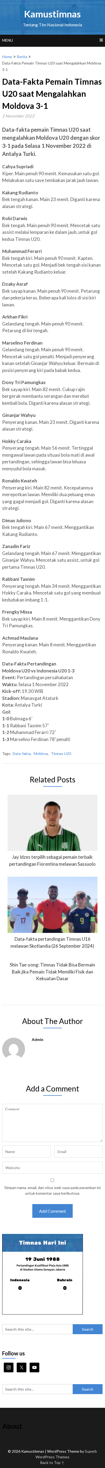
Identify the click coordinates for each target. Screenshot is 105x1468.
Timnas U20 (61, 753)
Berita (22, 56)
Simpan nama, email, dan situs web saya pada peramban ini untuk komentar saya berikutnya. (52, 1190)
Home (7, 56)
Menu (7, 40)
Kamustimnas (52, 13)
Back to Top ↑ (52, 1462)
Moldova (41, 753)
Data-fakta (22, 753)
